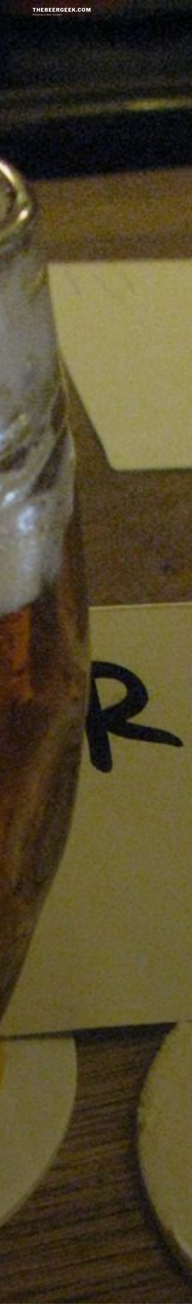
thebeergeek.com (61, 10)
